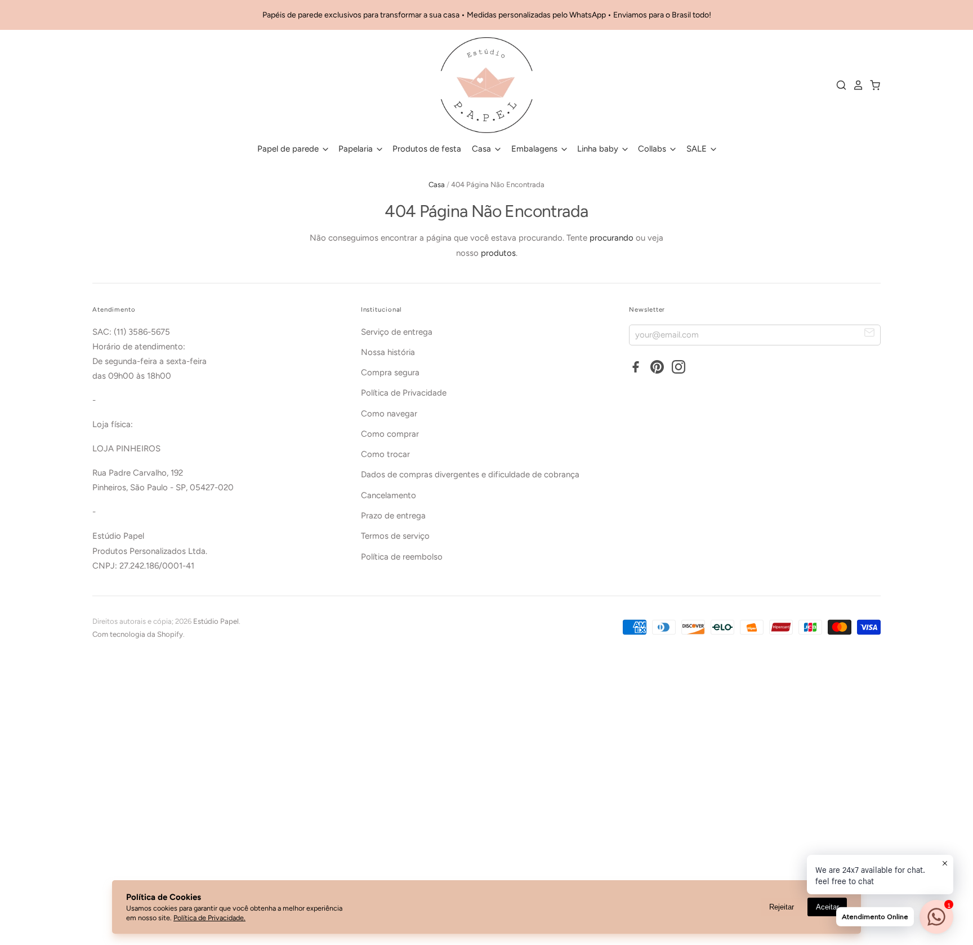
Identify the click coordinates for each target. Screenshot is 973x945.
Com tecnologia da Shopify (137, 634)
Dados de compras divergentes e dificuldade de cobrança (470, 474)
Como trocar (385, 454)
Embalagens (535, 149)
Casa (482, 149)
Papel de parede (289, 149)
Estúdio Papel (216, 621)
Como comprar (390, 434)
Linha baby (599, 149)
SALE (697, 149)
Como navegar (389, 414)
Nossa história (388, 352)
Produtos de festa (426, 149)
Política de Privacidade (404, 393)
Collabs (653, 149)
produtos (498, 253)
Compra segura (390, 372)
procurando (611, 238)
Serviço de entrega (396, 332)
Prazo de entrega (393, 516)
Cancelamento (388, 495)
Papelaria (356, 149)
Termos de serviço (395, 536)
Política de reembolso (402, 557)
